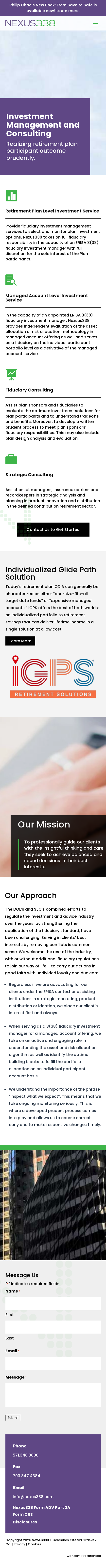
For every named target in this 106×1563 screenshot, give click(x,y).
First (9, 1314)
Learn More (20, 641)
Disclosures (25, 1522)
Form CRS (23, 1514)
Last (9, 1338)
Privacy (19, 1544)
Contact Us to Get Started (53, 529)
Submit (13, 1417)
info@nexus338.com (33, 1497)
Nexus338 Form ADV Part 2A (41, 1507)
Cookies (34, 1544)
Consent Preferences (84, 1555)
